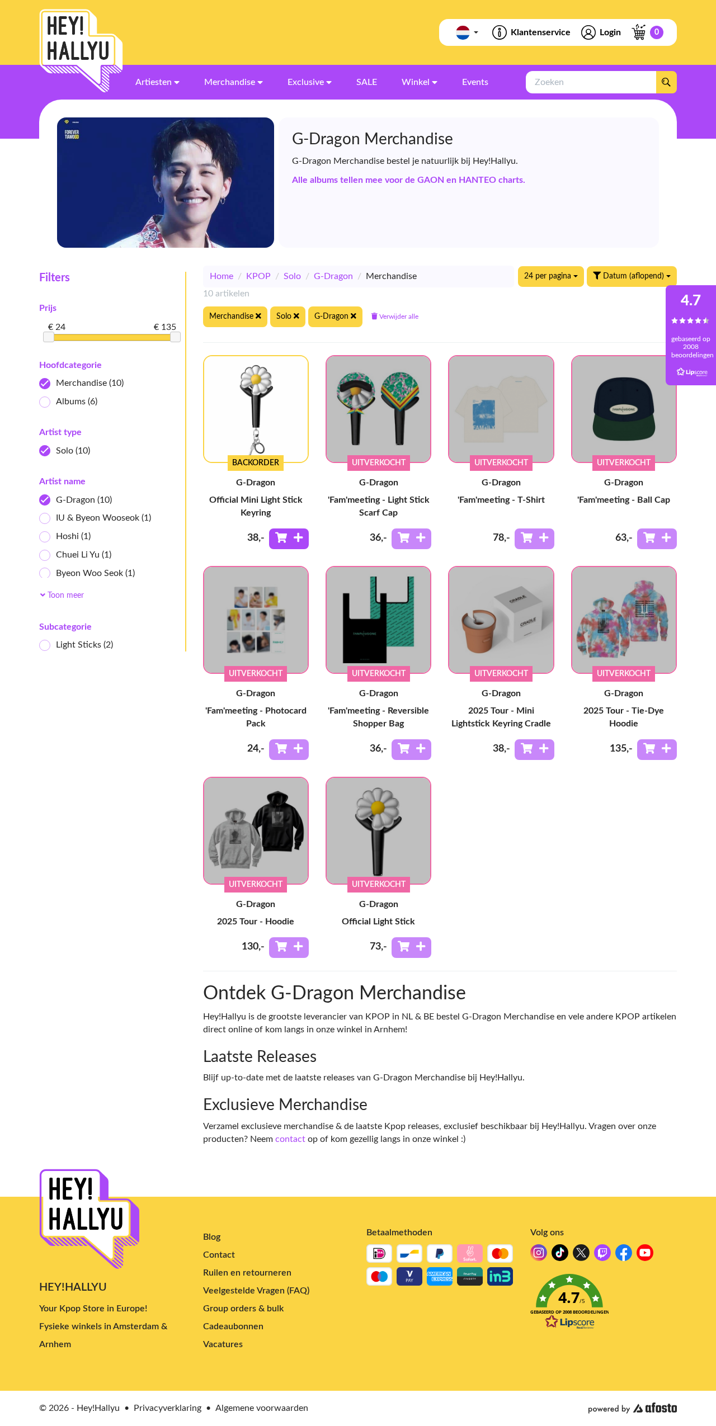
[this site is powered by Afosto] (632, 1408)
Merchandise (90, 383)
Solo (73, 450)
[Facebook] (623, 1255)
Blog (211, 1237)
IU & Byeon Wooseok (103, 517)
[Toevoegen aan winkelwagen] (289, 538)
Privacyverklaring (167, 1408)
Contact (219, 1254)
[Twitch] (602, 1255)
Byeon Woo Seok (95, 573)
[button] (603, 1305)
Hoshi (73, 536)
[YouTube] (645, 1255)
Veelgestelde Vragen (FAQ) (256, 1290)
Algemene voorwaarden (261, 1408)
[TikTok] (560, 1255)
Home (221, 276)
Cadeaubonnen (233, 1326)
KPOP (258, 276)
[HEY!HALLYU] (81, 51)
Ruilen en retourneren (247, 1272)
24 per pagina (548, 276)
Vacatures (223, 1344)
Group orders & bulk (243, 1308)
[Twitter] (581, 1255)
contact (290, 1139)
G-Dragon (84, 499)
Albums (76, 401)
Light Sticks (84, 644)
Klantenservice (541, 32)
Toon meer (64, 595)
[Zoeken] (666, 82)
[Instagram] (538, 1255)
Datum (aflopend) (633, 276)
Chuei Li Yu (83, 554)
